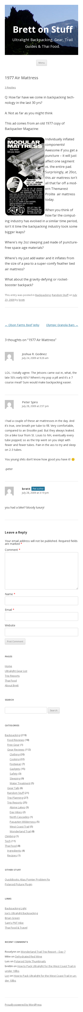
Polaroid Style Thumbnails (30, 961)
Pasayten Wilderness (23, 822)
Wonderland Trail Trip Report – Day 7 (43, 951)
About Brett (12, 685)
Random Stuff (60, 295)
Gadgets (15, 769)
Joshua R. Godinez (34, 354)
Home (8, 666)
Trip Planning (15, 797)
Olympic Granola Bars (62, 325)
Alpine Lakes (17, 807)
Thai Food (11, 680)
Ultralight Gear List (16, 671)
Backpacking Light (15, 908)
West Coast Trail (19, 826)
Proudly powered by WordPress (23, 1004)
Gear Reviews (15, 749)
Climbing (10, 836)
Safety (14, 773)
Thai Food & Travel (16, 927)
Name (10, 594)
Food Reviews (15, 740)
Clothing (15, 754)
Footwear (15, 764)
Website (10, 625)
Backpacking (43, 295)
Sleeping (15, 778)
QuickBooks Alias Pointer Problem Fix (27, 879)
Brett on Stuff (43, 28)
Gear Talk (13, 788)
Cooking (15, 759)
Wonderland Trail (20, 831)
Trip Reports (12, 676)
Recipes (12, 855)
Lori (7, 976)
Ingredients (14, 850)
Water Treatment (20, 783)
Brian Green (12, 918)
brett (22, 300)
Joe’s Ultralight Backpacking (21, 913)
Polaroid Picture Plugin (18, 884)
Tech (8, 841)
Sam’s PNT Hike (14, 923)
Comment (12, 550)
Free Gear (13, 745)
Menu (41, 62)
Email (9, 610)
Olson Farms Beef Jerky (22, 325)
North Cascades (19, 817)
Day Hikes (16, 812)
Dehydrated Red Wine (28, 956)
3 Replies (10, 87)
